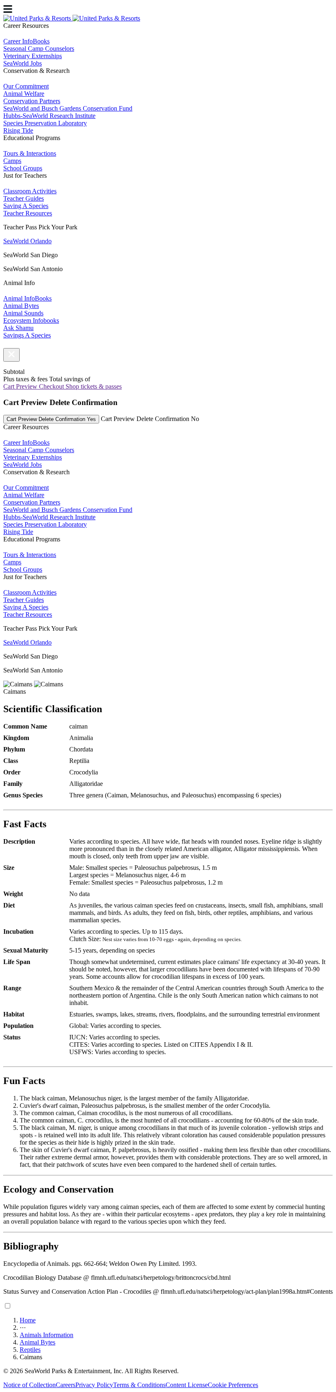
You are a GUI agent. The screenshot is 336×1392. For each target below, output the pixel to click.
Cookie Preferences (233, 1384)
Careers (65, 1384)
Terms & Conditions (139, 1384)
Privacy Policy (94, 1384)
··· (23, 1327)
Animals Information (46, 1334)
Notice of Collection (29, 1384)
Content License (187, 1384)
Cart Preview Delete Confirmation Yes (51, 419)
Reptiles (30, 1349)
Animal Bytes (37, 1342)
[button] (11, 355)
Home (28, 1320)
